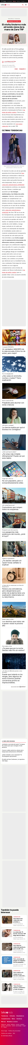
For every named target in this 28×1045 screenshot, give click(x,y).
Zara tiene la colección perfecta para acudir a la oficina (19, 947)
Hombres (19, 1018)
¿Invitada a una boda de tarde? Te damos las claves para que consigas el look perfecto (13, 746)
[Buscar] (23, 5)
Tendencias (17, 18)
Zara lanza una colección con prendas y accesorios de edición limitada (18, 920)
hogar (24, 1025)
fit (1, 1027)
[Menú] (26, 5)
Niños (13, 1018)
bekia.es (3, 1024)
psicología (19, 1025)
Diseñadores (20, 1016)
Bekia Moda (11, 18)
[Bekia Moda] (5, 5)
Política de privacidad (14, 1030)
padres (22, 1024)
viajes (5, 1027)
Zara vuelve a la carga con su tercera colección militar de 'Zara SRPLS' (19, 974)
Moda (14, 1)
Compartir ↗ (22, 69)
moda (8, 1024)
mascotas (8, 1025)
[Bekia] (3, 1)
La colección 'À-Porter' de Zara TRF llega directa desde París (19, 933)
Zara (22, 173)
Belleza (18, 1)
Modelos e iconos (12, 1021)
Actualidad (9, 1)
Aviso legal (4, 1030)
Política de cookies (6, 1033)
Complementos (5, 1018)
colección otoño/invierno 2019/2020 (13, 185)
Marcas (3, 1021)
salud (13, 1025)
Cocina (22, 1)
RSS (14, 1033)
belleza (13, 1024)
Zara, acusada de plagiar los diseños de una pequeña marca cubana (19, 960)
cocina (17, 1024)
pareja (3, 1025)
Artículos (12, 1016)
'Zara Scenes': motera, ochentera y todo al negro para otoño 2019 (19, 987)
